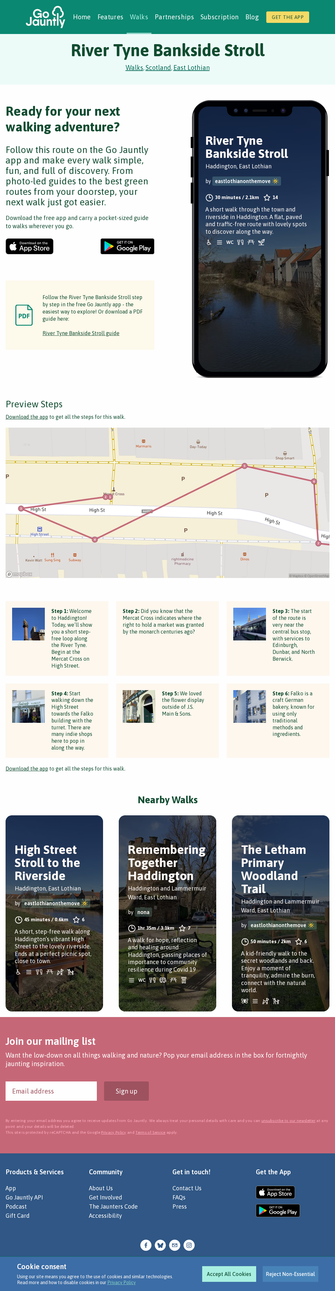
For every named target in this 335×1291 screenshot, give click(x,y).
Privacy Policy (121, 1282)
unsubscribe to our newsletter (288, 1120)
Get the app (288, 17)
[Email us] (174, 1244)
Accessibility (105, 1215)
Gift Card (17, 1215)
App (11, 1188)
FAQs (178, 1197)
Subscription (220, 17)
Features (110, 17)
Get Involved (105, 1197)
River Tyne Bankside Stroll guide (81, 333)
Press (179, 1206)
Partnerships (174, 17)
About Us (101, 1188)
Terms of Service (150, 1132)
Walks (139, 17)
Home (82, 17)
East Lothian (191, 67)
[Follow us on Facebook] (145, 1244)
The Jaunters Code (113, 1206)
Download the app (27, 417)
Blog (252, 17)
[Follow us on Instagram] (189, 1244)
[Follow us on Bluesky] (160, 1244)
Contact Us (187, 1188)
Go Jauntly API (24, 1197)
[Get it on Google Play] (127, 246)
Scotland (158, 67)
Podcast (16, 1206)
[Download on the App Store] (30, 246)
